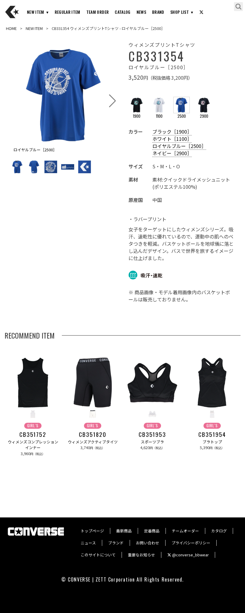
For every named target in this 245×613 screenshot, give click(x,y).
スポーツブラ (152, 442)
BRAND (158, 12)
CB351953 (152, 434)
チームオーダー (185, 531)
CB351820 (92, 434)
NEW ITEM (35, 12)
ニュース (88, 543)
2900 (204, 116)
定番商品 (152, 531)
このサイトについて (98, 555)
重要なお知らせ (141, 555)
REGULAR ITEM (67, 12)
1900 (136, 116)
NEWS (141, 12)
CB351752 (32, 434)
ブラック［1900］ (172, 131)
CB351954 (212, 434)
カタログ (219, 531)
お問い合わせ (147, 543)
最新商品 (124, 531)
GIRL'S (33, 425)
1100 (159, 116)
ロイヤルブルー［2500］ (179, 146)
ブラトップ (212, 442)
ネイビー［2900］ (172, 153)
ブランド (116, 543)
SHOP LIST (179, 12)
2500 (181, 116)
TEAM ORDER (97, 12)
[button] (112, 101)
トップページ (92, 531)
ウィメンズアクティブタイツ (93, 442)
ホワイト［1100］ (172, 138)
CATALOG (122, 12)
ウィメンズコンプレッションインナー (33, 444)
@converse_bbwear (190, 555)
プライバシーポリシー (191, 543)
